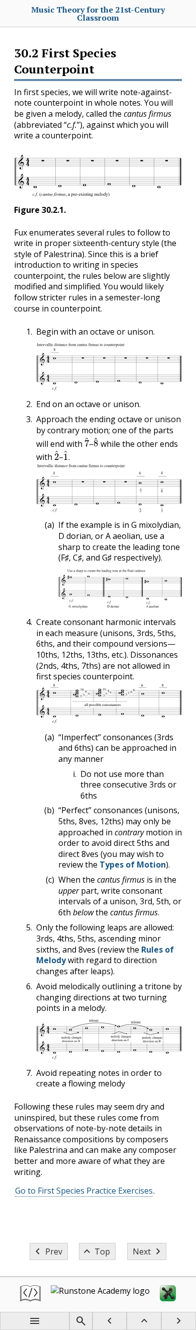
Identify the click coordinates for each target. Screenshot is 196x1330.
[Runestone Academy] (100, 1294)
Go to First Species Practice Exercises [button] (84, 1190)
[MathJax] (168, 1294)
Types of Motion (133, 864)
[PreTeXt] (30, 1294)
